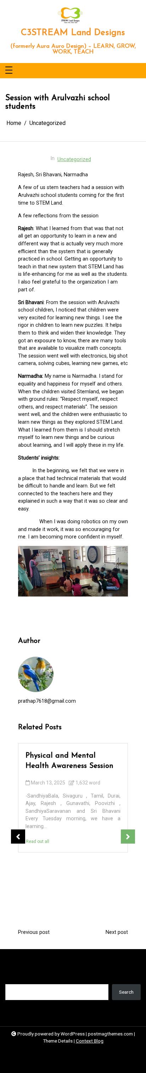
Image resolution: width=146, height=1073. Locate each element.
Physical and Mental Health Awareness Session (69, 761)
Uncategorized (74, 159)
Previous (18, 836)
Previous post (34, 932)
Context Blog (89, 1041)
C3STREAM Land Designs (73, 32)
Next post (117, 932)
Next (128, 836)
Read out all (37, 841)
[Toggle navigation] (8, 70)
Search (12, 978)
